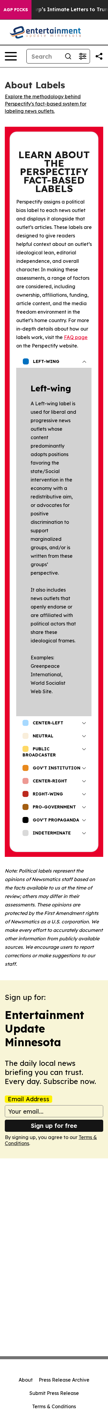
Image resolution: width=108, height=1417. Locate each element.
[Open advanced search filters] (82, 56)
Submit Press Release (54, 1393)
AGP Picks (16, 9)
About (26, 1380)
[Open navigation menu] (11, 56)
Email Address (28, 1099)
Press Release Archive (64, 1380)
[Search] (68, 56)
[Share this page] (99, 56)
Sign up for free (54, 1125)
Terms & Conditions (54, 1406)
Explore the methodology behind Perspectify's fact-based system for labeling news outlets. (45, 103)
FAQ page (76, 337)
